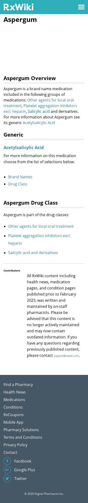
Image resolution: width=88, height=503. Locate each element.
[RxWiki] (18, 7)
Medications (14, 399)
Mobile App (13, 422)
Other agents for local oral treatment (41, 226)
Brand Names (20, 176)
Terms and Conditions (23, 437)
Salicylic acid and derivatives (33, 252)
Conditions (13, 407)
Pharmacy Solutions (21, 429)
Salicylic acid (39, 111)
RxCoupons (14, 414)
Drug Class (17, 184)
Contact (10, 452)
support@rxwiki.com (66, 355)
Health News (15, 392)
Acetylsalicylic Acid (39, 122)
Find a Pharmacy (18, 384)
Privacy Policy (15, 444)
